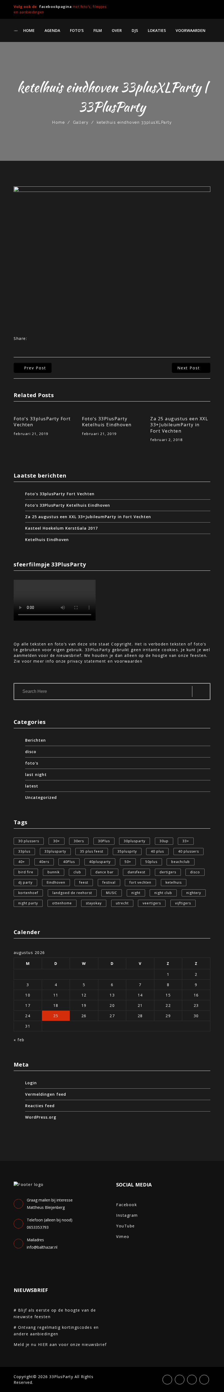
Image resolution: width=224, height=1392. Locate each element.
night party (28, 903)
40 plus (157, 851)
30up (164, 841)
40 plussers (188, 851)
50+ (128, 861)
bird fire (25, 872)
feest (83, 882)
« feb (19, 1039)
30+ (56, 841)
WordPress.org (40, 1117)
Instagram (127, 1215)
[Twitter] (190, 7)
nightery (193, 892)
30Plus (104, 841)
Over (117, 30)
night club (163, 892)
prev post (35, 367)
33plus (24, 851)
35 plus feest (91, 851)
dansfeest (136, 872)
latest (31, 786)
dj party (25, 882)
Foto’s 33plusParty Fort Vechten (42, 422)
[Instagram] (199, 7)
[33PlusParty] (16, 30)
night (135, 892)
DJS (135, 30)
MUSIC (111, 892)
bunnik (54, 872)
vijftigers (183, 903)
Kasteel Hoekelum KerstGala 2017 (61, 528)
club (77, 872)
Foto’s (77, 30)
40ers (44, 861)
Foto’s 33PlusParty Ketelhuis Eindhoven (107, 422)
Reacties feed (40, 1105)
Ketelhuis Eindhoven (47, 539)
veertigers (152, 903)
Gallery (81, 122)
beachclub (180, 861)
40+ (21, 861)
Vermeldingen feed (45, 1094)
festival (109, 882)
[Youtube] (209, 7)
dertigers (168, 872)
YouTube (125, 1225)
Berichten (35, 740)
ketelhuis (174, 882)
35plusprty (127, 851)
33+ (185, 841)
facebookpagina (55, 6)
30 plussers (28, 841)
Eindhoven (56, 882)
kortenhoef (28, 892)
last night (36, 774)
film (97, 30)
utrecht (122, 903)
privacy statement (86, 661)
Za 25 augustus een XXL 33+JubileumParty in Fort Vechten (179, 425)
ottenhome (62, 903)
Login (31, 1082)
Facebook (126, 1204)
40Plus (69, 861)
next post (188, 367)
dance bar (104, 872)
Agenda (52, 30)
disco (30, 751)
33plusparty (55, 851)
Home (29, 30)
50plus (151, 861)
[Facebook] (181, 7)
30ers (79, 841)
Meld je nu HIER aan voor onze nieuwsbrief (60, 1344)
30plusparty (134, 841)
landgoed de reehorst (72, 892)
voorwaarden (190, 30)
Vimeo (122, 1236)
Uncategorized (41, 797)
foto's (31, 763)
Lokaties (157, 30)
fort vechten (140, 882)
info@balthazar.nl (42, 1247)
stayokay (94, 903)
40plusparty (100, 861)
